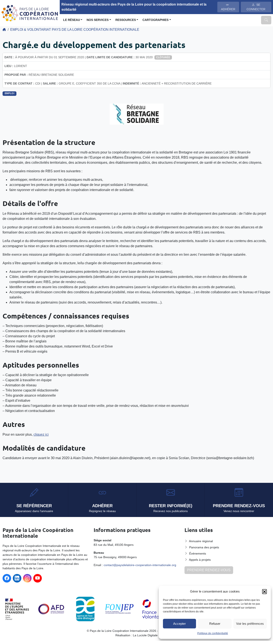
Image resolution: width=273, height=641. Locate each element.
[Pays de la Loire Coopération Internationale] (30, 13)
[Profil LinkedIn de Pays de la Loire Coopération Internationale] (17, 578)
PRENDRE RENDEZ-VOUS (209, 570)
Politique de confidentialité (212, 633)
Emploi (10, 93)
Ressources (125, 20)
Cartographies (155, 20)
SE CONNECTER (256, 7)
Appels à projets (200, 559)
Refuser (214, 623)
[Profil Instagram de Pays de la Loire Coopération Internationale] (27, 578)
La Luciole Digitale (145, 635)
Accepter (179, 623)
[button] (264, 591)
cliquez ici (41, 434)
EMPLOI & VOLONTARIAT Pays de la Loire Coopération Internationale (74, 29)
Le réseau (71, 20)
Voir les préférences (250, 623)
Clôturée (163, 57)
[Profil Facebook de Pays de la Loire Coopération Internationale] (7, 578)
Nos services (98, 20)
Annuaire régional (201, 541)
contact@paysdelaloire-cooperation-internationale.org (140, 565)
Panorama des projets (204, 547)
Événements (197, 553)
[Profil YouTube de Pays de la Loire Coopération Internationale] (37, 578)
